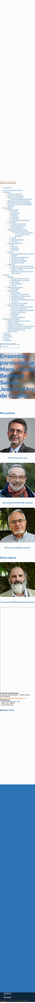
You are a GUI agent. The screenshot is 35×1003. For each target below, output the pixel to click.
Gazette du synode (17, 262)
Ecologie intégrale (17, 240)
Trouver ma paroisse (14, 194)
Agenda (6, 333)
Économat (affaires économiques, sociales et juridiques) (22, 311)
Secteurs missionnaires (15, 197)
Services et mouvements (19, 294)
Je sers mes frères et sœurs (17, 229)
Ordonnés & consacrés (15, 287)
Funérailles (15, 218)
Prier (12, 245)
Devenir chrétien (13, 210)
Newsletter (7, 340)
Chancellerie (15, 314)
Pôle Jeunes (15, 213)
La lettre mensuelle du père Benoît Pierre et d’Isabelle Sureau (19, 329)
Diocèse (6, 275)
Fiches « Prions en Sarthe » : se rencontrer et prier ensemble (24, 234)
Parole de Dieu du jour (7, 181)
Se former (14, 250)
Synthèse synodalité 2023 (20, 257)
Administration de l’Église (16, 305)
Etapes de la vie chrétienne (20, 220)
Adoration (14, 247)
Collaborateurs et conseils (20, 280)
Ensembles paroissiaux (15, 195)
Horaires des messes (18, 224)
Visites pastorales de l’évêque (21, 199)
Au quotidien (11, 222)
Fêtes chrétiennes (17, 227)
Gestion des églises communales (18, 201)
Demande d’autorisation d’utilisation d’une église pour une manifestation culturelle (19, 204)
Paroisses (7, 192)
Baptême (14, 215)
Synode (10, 252)
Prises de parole (16, 284)
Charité (13, 238)
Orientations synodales (19, 261)
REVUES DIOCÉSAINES (12, 319)
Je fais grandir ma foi (14, 243)
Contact (6, 338)
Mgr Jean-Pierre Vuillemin (20, 278)
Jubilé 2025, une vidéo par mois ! (22, 266)
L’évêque (10, 277)
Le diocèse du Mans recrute (20, 296)
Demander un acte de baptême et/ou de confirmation (22, 307)
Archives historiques (18, 317)
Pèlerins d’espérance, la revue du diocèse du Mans (22, 269)
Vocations (14, 211)
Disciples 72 (15, 241)
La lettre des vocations (15, 324)
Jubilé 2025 (11, 264)
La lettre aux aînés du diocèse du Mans (20, 326)
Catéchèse (14, 217)
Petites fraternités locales (19, 231)
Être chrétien (8, 208)
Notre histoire (15, 292)
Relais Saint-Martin (17, 259)
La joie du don (12, 331)
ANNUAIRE (15, 289)
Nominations (15, 282)
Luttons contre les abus (19, 303)
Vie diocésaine (12, 291)
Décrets (14, 285)
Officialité (14, 315)
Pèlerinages (15, 248)
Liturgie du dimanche (18, 225)
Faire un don (8, 337)
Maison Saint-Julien (17, 298)
